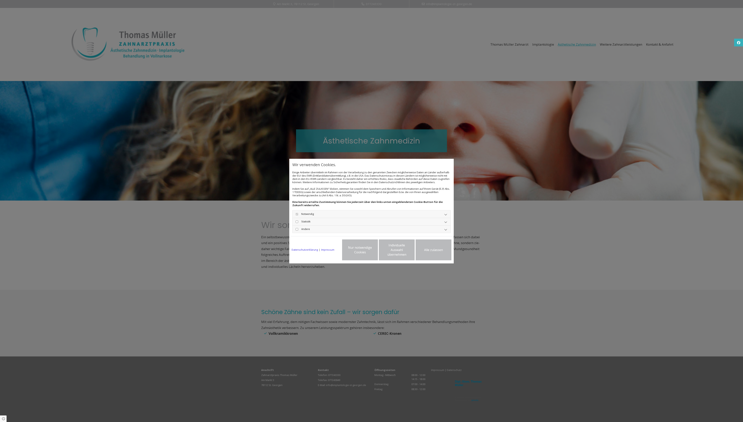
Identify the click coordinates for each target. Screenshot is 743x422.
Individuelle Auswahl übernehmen (396, 250)
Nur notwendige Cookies (360, 249)
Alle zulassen (433, 250)
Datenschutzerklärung (305, 249)
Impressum (327, 249)
